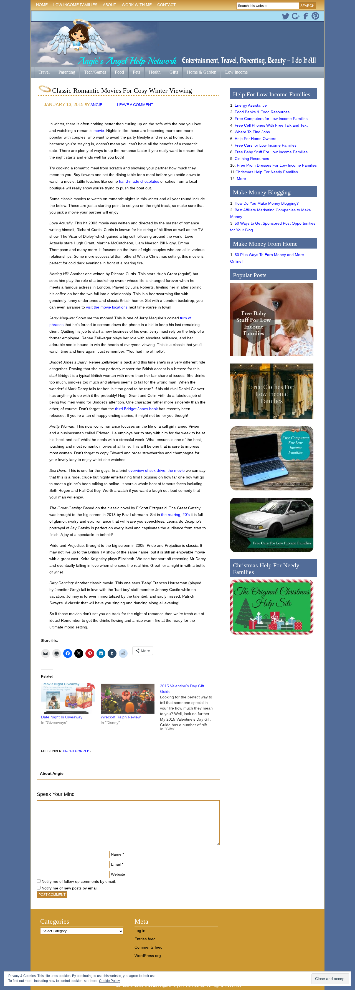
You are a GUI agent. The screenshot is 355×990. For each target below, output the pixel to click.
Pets (136, 72)
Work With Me (137, 4)
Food (119, 72)
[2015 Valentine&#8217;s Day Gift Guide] (190, 709)
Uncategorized (76, 751)
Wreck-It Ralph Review (121, 717)
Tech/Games (93, 73)
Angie (96, 104)
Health (152, 73)
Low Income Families (73, 5)
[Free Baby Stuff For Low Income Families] (271, 357)
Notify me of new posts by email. (70, 888)
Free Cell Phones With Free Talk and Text (271, 125)
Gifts (171, 73)
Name (116, 854)
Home (42, 4)
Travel (42, 73)
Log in (140, 930)
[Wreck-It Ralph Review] (128, 698)
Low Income (234, 73)
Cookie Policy (109, 981)
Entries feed (145, 939)
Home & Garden (199, 73)
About (108, 5)
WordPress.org (148, 955)
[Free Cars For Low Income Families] (271, 553)
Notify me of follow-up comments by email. (79, 881)
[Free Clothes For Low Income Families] (271, 420)
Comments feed (149, 947)
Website (118, 874)
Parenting (67, 72)
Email (116, 864)
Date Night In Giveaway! (62, 717)
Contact (166, 4)
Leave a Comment (135, 104)
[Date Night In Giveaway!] (68, 698)
